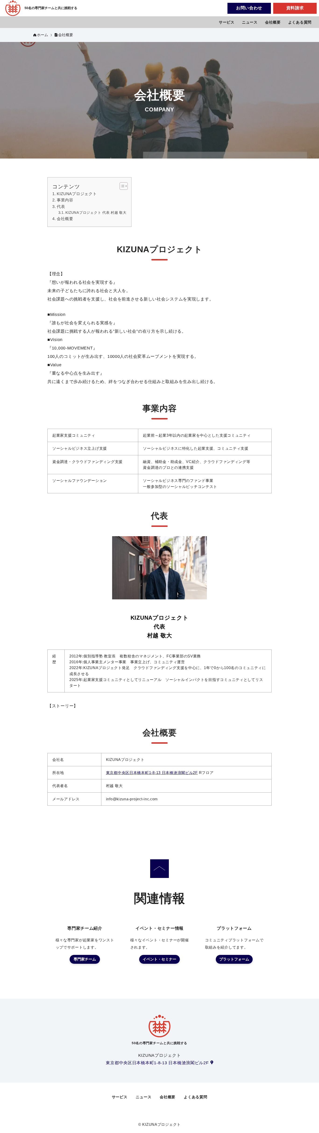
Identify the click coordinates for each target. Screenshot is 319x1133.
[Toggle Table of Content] (121, 186)
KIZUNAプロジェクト (77, 194)
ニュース (250, 22)
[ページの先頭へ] (159, 868)
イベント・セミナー (159, 959)
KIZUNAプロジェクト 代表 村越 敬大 (96, 212)
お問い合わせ (249, 8)
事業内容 (65, 200)
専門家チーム (85, 959)
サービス (226, 22)
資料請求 (295, 8)
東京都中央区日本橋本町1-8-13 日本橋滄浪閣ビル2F (152, 773)
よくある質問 (300, 22)
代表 (61, 206)
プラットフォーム (234, 959)
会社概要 (273, 22)
